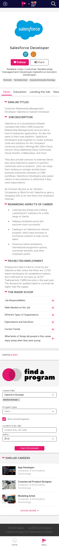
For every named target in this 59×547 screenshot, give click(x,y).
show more (28, 510)
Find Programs (29, 448)
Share (41, 62)
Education (19, 91)
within (5, 434)
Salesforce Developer (10, 400)
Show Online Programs (18, 419)
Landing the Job (40, 91)
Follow (21, 62)
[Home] (29, 4)
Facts (6, 91)
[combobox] (29, 430)
